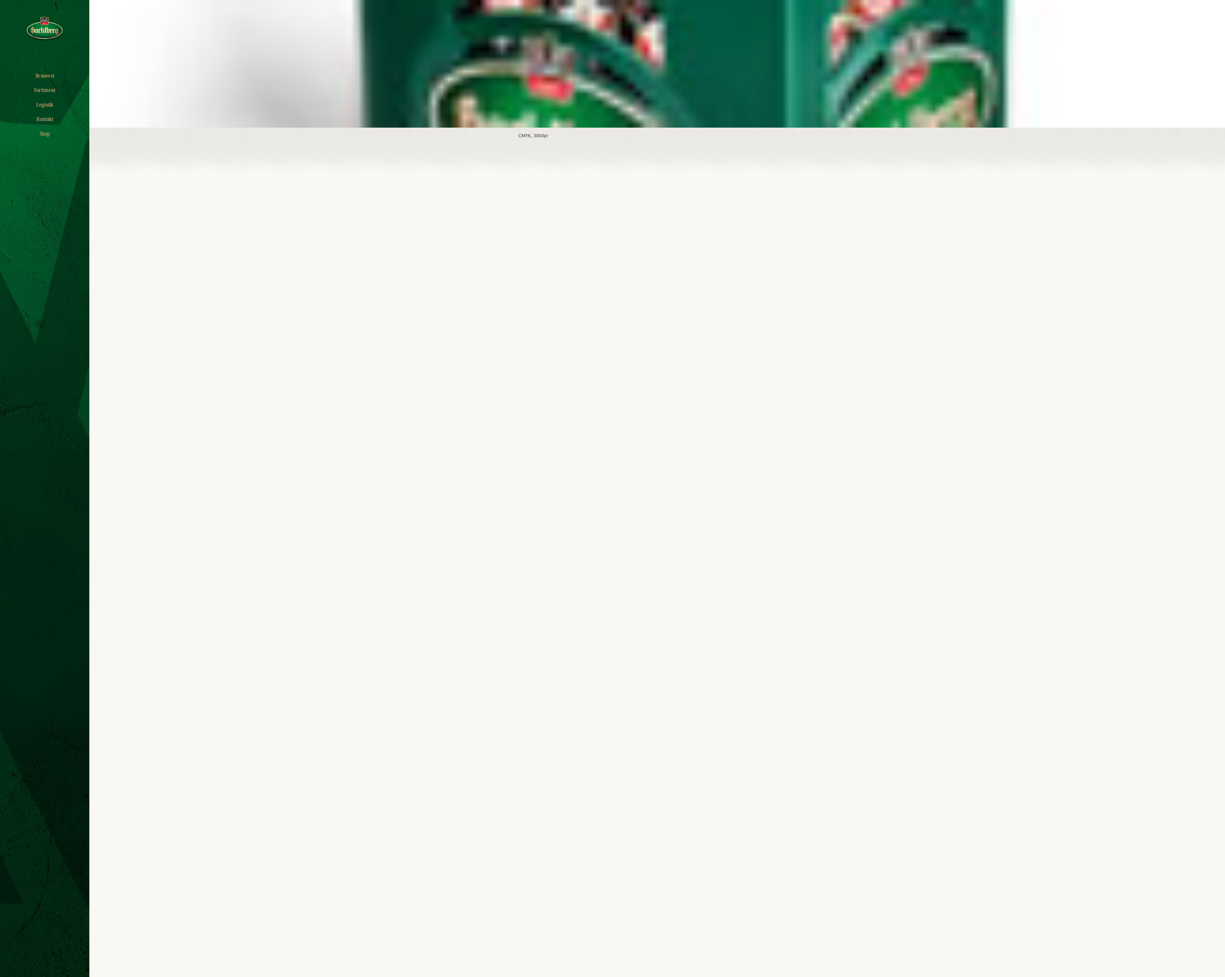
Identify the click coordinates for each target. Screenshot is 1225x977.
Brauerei (44, 75)
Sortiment (45, 89)
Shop (45, 133)
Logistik (44, 104)
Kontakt (44, 119)
